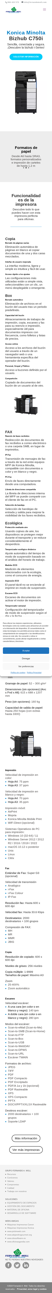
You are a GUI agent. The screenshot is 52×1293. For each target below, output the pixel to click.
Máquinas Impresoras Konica (20, 1228)
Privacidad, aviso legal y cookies (32, 1289)
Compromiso (13, 1184)
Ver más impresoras (26, 1149)
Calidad (10, 1188)
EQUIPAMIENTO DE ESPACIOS (21, 1203)
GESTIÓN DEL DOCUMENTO (21, 1206)
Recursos (11, 1174)
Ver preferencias (26, 666)
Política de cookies (18, 673)
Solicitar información (26, 57)
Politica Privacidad (34, 673)
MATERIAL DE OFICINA (18, 1209)
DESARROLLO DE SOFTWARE (21, 1213)
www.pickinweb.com (16, 1231)
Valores (10, 1181)
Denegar (26, 658)
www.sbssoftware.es (16, 1238)
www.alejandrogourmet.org (19, 1235)
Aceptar (26, 650)
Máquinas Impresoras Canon (20, 1224)
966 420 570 (13, 2)
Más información (26, 1138)
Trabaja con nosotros (17, 1191)
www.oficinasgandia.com (18, 1241)
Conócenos (12, 1177)
